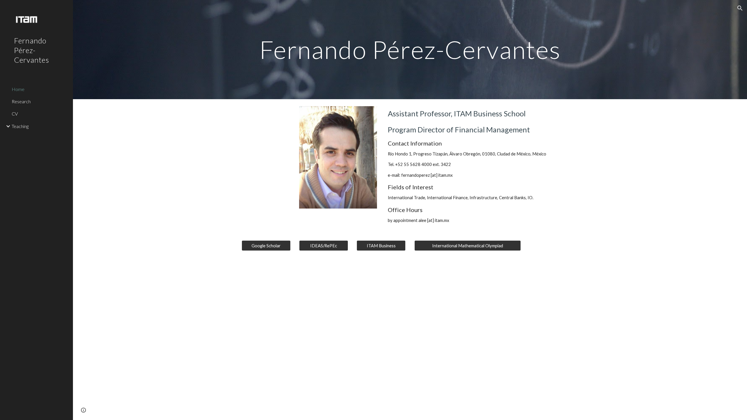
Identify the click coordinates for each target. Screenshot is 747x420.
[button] (740, 8)
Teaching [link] (20, 126)
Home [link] (18, 89)
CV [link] (15, 113)
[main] (410, 49)
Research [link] (21, 101)
